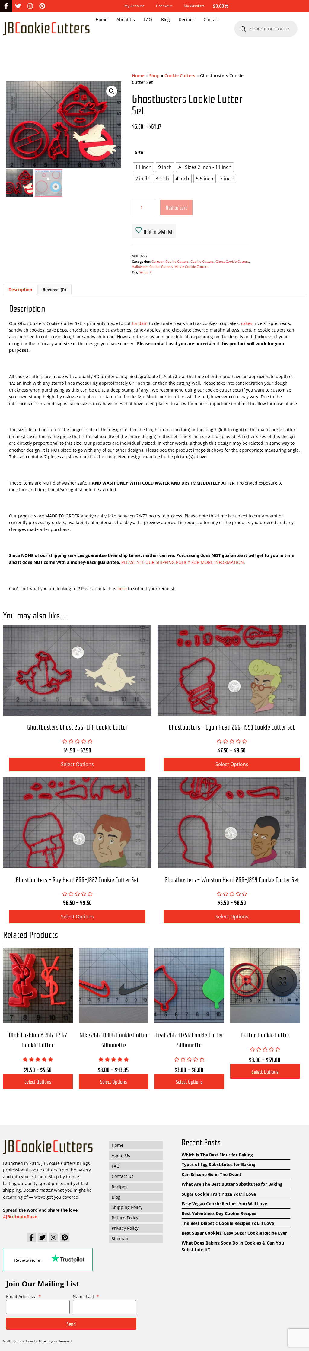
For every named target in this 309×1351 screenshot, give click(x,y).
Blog (165, 19)
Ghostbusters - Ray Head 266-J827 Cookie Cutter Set (77, 879)
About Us (125, 19)
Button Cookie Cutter (265, 1034)
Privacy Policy (125, 1228)
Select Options (37, 1081)
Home (101, 19)
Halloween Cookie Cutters (152, 266)
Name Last (84, 1296)
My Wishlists (194, 5)
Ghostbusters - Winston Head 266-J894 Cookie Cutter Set (231, 879)
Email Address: (21, 1296)
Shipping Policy (127, 1207)
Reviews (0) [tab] (54, 289)
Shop (154, 75)
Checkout (164, 5)
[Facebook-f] (6, 6)
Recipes (187, 19)
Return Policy (125, 1218)
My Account (134, 5)
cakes (246, 323)
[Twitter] (18, 6)
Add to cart (176, 207)
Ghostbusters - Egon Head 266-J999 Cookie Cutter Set (232, 726)
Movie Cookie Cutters (191, 266)
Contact (211, 19)
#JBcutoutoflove (20, 1216)
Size (139, 152)
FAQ (148, 19)
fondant (140, 323)
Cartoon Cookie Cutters (170, 261)
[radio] (143, 167)
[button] (111, 91)
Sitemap (120, 1238)
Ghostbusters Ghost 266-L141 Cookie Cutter (77, 726)
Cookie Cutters (179, 75)
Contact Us (122, 1176)
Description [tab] (20, 289)
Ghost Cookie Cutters (232, 261)
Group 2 (145, 272)
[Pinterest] (42, 6)
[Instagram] (30, 6)
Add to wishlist (157, 231)
